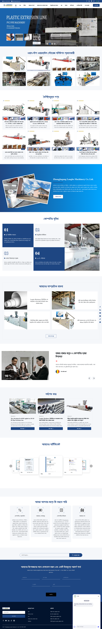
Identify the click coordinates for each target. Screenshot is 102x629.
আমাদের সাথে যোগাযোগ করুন (42, 5)
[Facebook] (86, 1)
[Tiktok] (93, 1)
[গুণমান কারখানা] (63, 141)
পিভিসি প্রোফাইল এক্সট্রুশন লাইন (55, 616)
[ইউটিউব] (100, 312)
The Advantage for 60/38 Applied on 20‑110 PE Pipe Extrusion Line (22, 419)
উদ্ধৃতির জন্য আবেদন (54, 5)
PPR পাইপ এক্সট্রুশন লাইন (54, 618)
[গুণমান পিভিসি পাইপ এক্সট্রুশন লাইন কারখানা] (51, 27)
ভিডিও (25, 5)
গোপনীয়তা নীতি (79, 5)
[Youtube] (91, 1)
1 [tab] (47, 43)
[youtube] (6, 620)
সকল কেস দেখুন (51, 336)
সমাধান (66, 5)
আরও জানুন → (22, 428)
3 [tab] (52, 43)
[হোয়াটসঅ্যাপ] (100, 322)
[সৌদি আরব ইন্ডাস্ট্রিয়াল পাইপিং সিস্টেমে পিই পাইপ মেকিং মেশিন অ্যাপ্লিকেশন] (63, 300)
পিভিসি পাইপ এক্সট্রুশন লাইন (55, 611)
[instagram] (14, 620)
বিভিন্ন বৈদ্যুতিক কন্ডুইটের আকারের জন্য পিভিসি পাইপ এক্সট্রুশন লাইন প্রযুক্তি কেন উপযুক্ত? (78, 419)
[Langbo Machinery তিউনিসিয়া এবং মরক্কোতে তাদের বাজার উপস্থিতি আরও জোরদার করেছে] (15, 300)
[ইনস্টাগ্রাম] (100, 316)
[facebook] (3, 620)
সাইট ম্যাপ (72, 5)
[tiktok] (11, 620)
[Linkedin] (89, 1)
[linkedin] (9, 620)
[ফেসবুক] (100, 306)
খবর (61, 5)
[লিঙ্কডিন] (100, 309)
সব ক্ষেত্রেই (87, 5)
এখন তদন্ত (96, 5)
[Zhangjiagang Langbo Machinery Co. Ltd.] (8, 5)
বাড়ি (16, 5)
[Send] (98, 626)
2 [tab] (49, 43)
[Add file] (74, 626)
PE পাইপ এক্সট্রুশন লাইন (54, 614)
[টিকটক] (100, 319)
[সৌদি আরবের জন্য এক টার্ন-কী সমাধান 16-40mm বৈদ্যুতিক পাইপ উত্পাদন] (63, 320)
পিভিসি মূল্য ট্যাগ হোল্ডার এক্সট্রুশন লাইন (56, 621)
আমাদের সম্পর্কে (31, 5)
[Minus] (98, 596)
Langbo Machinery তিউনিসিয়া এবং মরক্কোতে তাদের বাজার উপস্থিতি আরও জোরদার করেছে (51, 419)
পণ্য (20, 5)
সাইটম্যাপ (29, 621)
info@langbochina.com (16, 1)
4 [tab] (54, 43)
